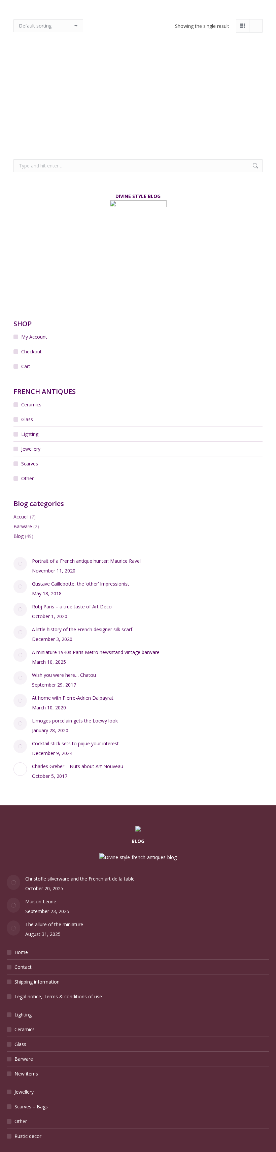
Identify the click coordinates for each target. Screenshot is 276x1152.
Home (21, 952)
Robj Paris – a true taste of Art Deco (72, 606)
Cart (25, 366)
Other (27, 478)
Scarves (29, 463)
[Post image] (20, 563)
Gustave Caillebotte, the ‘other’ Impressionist (80, 584)
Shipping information (37, 982)
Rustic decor (27, 1136)
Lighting (29, 434)
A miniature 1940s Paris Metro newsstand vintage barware (96, 652)
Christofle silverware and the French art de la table (80, 878)
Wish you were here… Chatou (64, 675)
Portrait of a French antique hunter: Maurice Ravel (86, 561)
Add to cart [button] (39, 133)
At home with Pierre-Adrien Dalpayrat (72, 698)
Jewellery (30, 449)
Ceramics (31, 404)
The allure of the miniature (54, 924)
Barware (22, 526)
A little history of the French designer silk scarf (82, 629)
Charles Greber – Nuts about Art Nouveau (77, 766)
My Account (34, 337)
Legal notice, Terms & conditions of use (58, 996)
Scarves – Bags (31, 1106)
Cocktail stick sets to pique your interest (75, 743)
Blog (18, 536)
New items (26, 1073)
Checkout (31, 351)
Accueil (21, 516)
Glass (27, 419)
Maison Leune (40, 901)
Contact (23, 967)
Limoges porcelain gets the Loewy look (75, 720)
